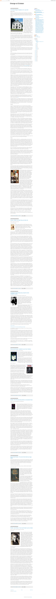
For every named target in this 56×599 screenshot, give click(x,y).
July (36, 43)
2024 (36, 51)
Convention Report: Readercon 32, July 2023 (19, 9)
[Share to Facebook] (24, 215)
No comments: (19, 395)
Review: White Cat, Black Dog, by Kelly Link (19, 220)
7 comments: (19, 215)
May (36, 45)
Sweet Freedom (37, 18)
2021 (36, 54)
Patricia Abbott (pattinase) (38, 14)
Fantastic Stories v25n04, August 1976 (39, 17)
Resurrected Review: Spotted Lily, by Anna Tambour (20, 349)
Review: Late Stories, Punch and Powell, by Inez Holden (21, 527)
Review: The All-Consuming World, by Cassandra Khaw (21, 399)
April (36, 46)
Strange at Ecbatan (17, 3)
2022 (36, 53)
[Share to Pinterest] (25, 215)
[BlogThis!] (22, 215)
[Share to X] (23, 215)
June (36, 44)
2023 (36, 52)
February (37, 48)
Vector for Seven (12, 325)
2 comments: (19, 288)
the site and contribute (26, 65)
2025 (36, 50)
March (36, 47)
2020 (36, 55)
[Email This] (22, 395)
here (17, 97)
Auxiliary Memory (37, 9)
